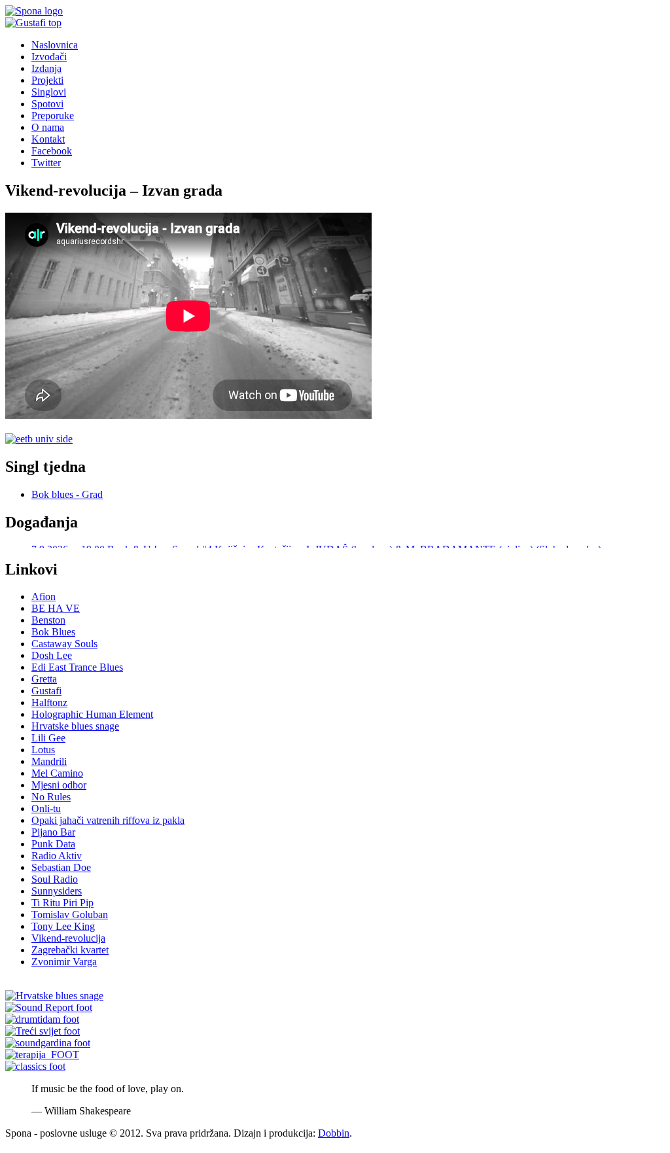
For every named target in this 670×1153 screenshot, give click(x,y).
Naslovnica (54, 44)
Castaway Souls (64, 652)
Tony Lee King (63, 934)
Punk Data (53, 852)
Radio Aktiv (56, 864)
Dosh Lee (51, 663)
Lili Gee (48, 746)
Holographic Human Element (92, 722)
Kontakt (48, 139)
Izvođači (49, 56)
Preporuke (52, 115)
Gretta (44, 687)
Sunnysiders (56, 899)
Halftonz (49, 711)
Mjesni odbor (58, 793)
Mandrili (49, 769)
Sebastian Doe (61, 875)
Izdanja (46, 68)
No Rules (51, 805)
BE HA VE (55, 616)
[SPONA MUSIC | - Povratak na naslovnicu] (34, 10)
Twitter (46, 162)
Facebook (51, 150)
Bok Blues (53, 640)
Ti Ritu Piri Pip (62, 911)
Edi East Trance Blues (77, 675)
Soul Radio (54, 887)
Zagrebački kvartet (70, 958)
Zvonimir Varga (64, 970)
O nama (47, 127)
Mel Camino (57, 781)
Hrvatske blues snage (75, 734)
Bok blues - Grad (67, 494)
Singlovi (48, 92)
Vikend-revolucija (68, 946)
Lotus (43, 758)
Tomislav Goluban (69, 923)
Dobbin (333, 1141)
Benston (48, 628)
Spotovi (47, 103)
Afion (43, 605)
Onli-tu (46, 817)
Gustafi (46, 699)
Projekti (47, 80)
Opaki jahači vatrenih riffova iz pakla (108, 828)
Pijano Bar (53, 840)
